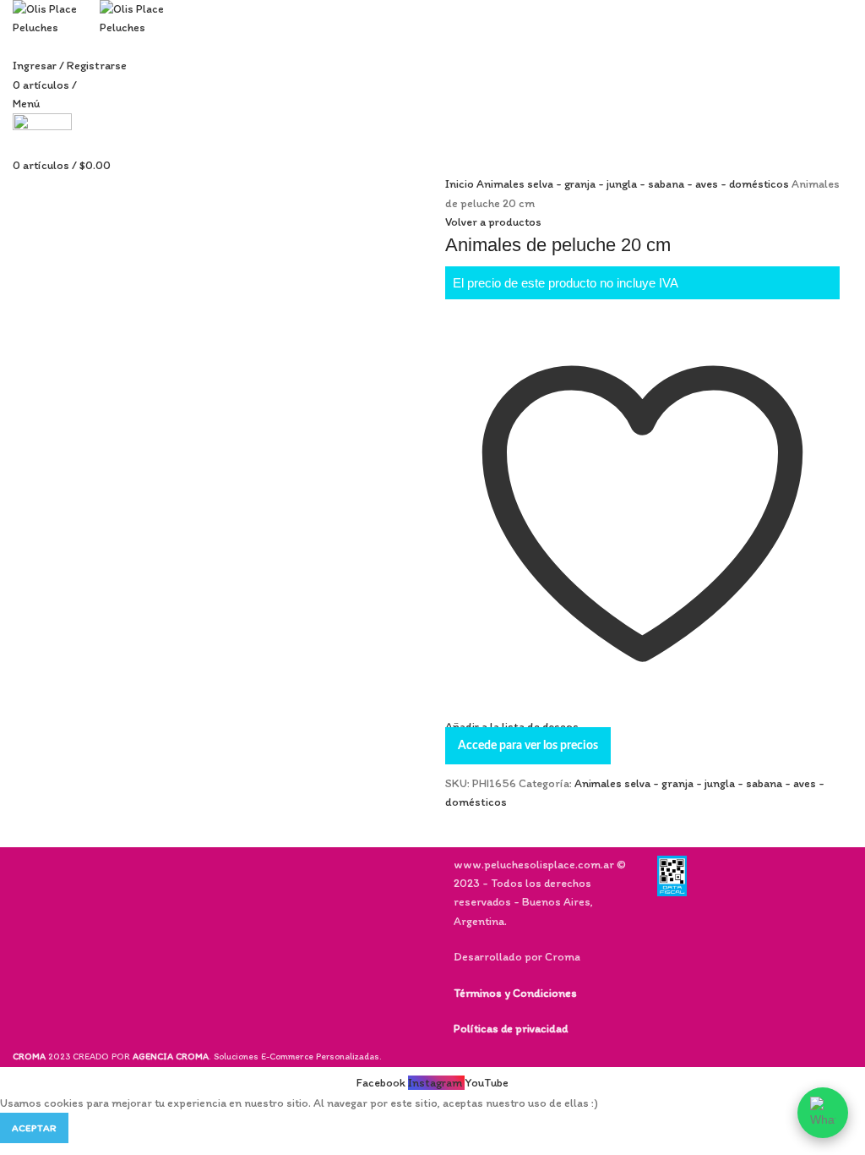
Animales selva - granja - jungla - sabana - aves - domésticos (634, 184)
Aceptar (34, 1128)
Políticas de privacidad (511, 1028)
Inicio (460, 184)
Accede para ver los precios (528, 746)
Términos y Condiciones (515, 993)
